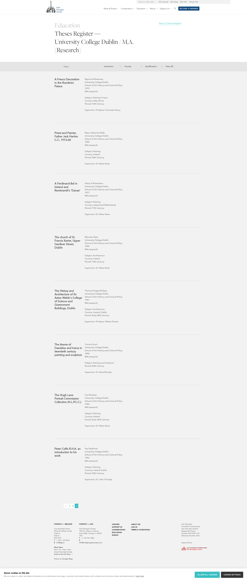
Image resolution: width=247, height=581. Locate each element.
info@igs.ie (60, 543)
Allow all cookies (207, 575)
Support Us (117, 527)
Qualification (151, 66)
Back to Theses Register (170, 23)
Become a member (189, 9)
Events (115, 535)
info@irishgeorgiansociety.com (90, 543)
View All (169, 66)
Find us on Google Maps (63, 559)
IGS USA (183, 2)
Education (117, 532)
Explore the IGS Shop (62, 554)
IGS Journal (163, 2)
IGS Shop (174, 2)
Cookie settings (232, 575)
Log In (134, 527)
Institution (108, 66)
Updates (115, 524)
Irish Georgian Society (55, 7)
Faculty (128, 66)
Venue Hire (193, 2)
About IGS (135, 524)
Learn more (140, 576)
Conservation (118, 530)
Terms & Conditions (140, 530)
